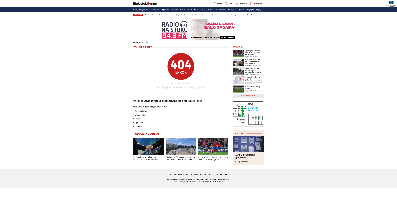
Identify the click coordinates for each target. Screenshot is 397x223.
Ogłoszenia (243, 3)
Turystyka (250, 10)
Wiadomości (155, 10)
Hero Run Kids (248, 14)
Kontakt (203, 174)
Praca (196, 10)
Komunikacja (258, 3)
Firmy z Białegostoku (140, 10)
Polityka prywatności (174, 180)
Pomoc (210, 174)
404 (147, 43)
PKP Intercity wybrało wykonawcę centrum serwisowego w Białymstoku (252, 61)
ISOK (216, 174)
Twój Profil (224, 174)
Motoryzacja (232, 10)
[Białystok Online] (145, 3)
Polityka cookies (189, 180)
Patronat (189, 174)
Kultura (182, 10)
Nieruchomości (220, 10)
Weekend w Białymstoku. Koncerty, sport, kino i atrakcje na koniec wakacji (180, 158)
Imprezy (219, 3)
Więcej (258, 10)
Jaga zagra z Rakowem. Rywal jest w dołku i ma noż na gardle (213, 158)
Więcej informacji (241, 162)
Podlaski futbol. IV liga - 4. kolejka (254, 88)
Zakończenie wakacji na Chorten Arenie (179, 14)
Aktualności (248, 65)
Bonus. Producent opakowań (245, 156)
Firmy (230, 3)
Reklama (181, 174)
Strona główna (138, 43)
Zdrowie (242, 10)
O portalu (173, 174)
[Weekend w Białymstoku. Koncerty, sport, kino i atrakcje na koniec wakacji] (181, 146)
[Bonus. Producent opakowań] (248, 144)
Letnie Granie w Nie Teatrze (216, 14)
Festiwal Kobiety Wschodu (234, 14)
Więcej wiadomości (247, 96)
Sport (190, 10)
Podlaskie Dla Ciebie (158, 14)
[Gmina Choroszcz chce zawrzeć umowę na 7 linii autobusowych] (148, 146)
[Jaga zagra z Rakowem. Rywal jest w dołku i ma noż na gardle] (213, 146)
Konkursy (148, 14)
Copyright (199, 180)
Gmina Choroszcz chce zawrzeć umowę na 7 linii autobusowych (146, 158)
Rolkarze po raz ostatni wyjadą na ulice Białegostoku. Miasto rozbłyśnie (253, 70)
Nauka (210, 10)
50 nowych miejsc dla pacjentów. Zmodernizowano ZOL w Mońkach (253, 79)
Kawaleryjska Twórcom (199, 14)
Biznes (203, 10)
